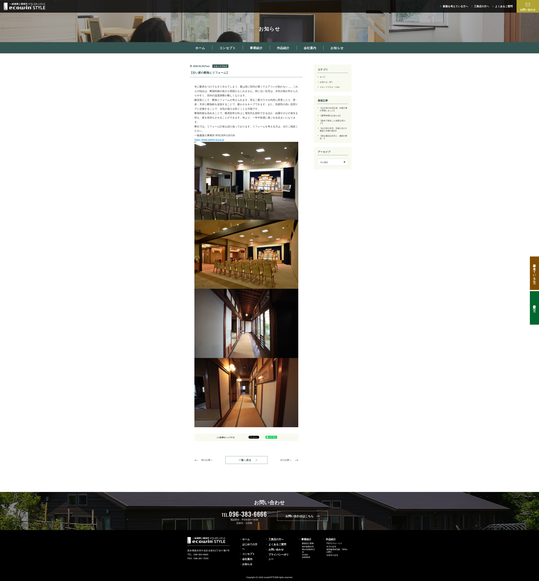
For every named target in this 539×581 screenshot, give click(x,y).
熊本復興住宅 (308, 546)
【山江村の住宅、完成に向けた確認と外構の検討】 (333, 129)
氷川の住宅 (331, 546)
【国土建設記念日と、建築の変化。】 (333, 137)
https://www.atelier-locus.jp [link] (209, 139)
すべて (323, 76)
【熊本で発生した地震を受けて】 (332, 121)
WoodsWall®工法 (308, 550)
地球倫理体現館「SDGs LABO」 (336, 550)
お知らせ (327, 81)
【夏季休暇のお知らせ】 (330, 115)
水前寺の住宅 (332, 555)
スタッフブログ (330, 87)
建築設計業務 (308, 543)
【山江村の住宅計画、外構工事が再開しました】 (333, 109)
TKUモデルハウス (334, 543)
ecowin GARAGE (306, 555)
